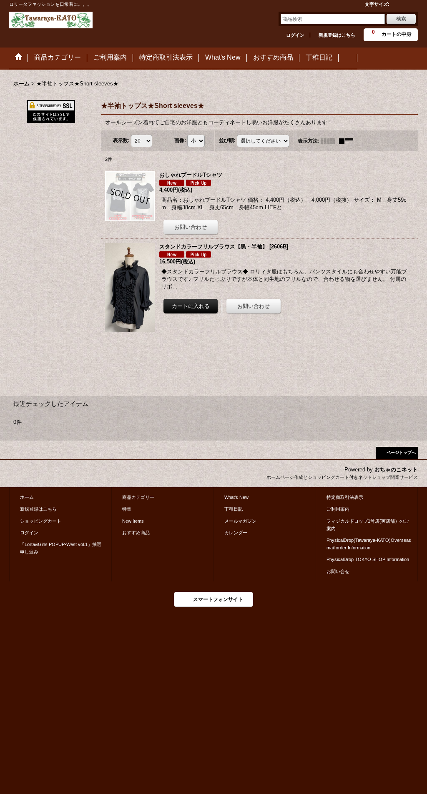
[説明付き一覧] (348, 141)
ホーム (27, 497)
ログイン (295, 35)
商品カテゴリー (138, 497)
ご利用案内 (338, 508)
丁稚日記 (233, 508)
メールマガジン (240, 520)
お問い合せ (338, 571)
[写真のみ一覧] (330, 141)
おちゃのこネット (396, 469)
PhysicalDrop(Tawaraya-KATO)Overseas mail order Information (369, 544)
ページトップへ (401, 452)
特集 (126, 508)
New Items (133, 520)
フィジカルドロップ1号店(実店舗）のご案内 (368, 524)
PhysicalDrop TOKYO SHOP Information (368, 559)
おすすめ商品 (136, 532)
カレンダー (235, 532)
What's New (236, 497)
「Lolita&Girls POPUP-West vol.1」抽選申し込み (60, 548)
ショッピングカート (40, 520)
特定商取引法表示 (345, 497)
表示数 (121, 140)
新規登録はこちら (337, 35)
